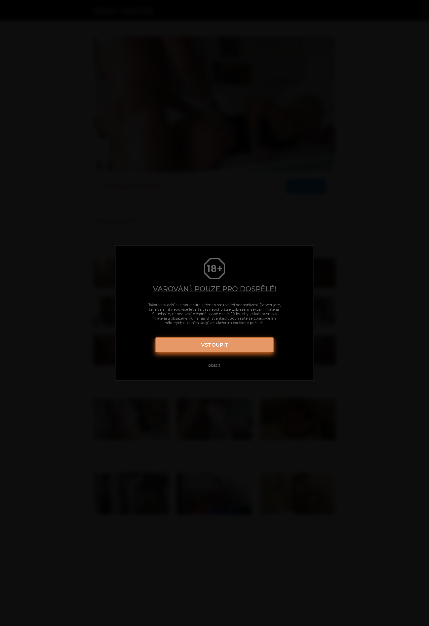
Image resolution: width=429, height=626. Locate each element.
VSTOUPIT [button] (214, 345)
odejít (214, 365)
